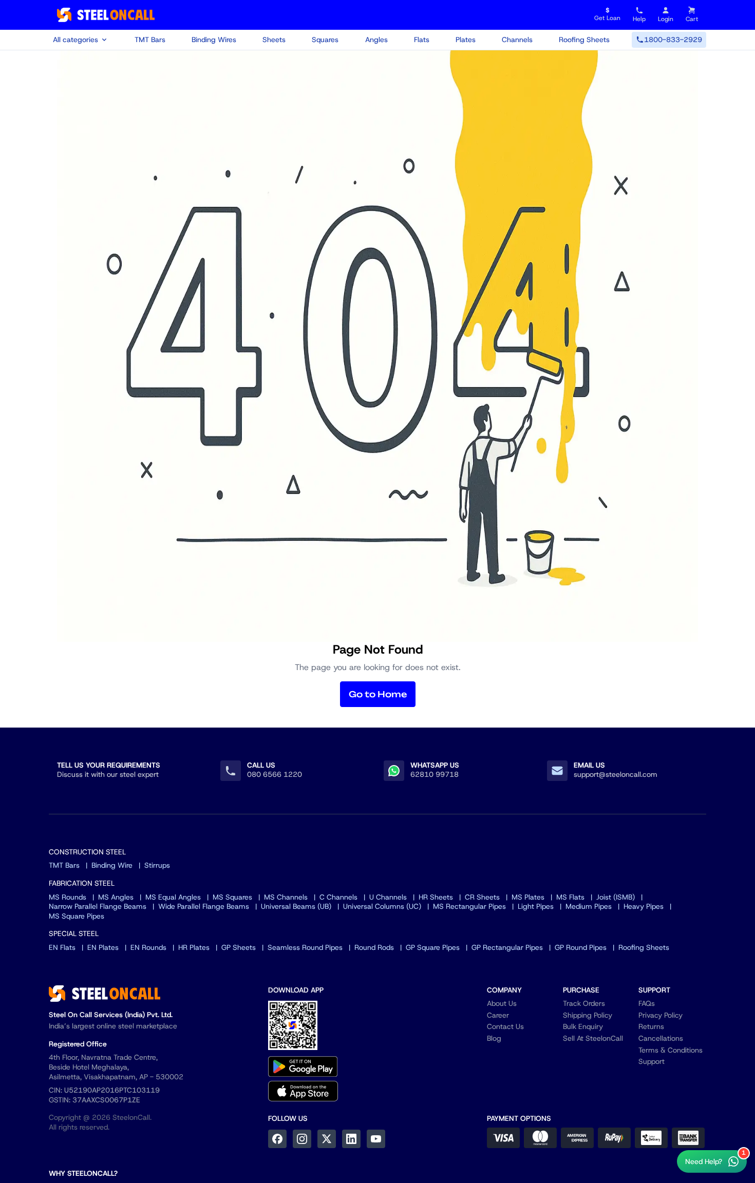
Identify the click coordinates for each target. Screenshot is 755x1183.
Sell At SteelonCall (593, 1038)
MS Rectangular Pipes (469, 906)
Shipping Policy (587, 1015)
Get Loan (607, 14)
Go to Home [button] (378, 694)
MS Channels (286, 897)
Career (498, 1015)
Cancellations (660, 1038)
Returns (651, 1026)
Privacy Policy (660, 1015)
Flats (421, 39)
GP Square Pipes (433, 947)
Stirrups (157, 865)
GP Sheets (238, 947)
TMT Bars (150, 39)
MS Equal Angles (173, 897)
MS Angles (116, 897)
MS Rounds (67, 897)
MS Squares (232, 897)
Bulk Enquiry (583, 1026)
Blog (494, 1038)
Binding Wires (214, 39)
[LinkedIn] (351, 1139)
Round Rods (374, 947)
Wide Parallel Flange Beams (203, 906)
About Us (502, 1003)
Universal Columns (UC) (382, 906)
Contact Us (505, 1026)
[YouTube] (376, 1139)
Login (665, 19)
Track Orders (584, 1003)
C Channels (338, 897)
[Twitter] (326, 1139)
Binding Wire (112, 865)
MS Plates (528, 897)
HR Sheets (436, 897)
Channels (517, 39)
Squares (325, 39)
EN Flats (62, 947)
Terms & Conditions (670, 1050)
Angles (376, 39)
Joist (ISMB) (615, 897)
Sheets (274, 39)
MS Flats (570, 897)
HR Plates (194, 947)
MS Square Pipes (76, 916)
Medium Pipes (588, 906)
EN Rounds (148, 947)
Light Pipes (536, 906)
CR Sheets (482, 897)
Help (639, 19)
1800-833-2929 (673, 39)
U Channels (388, 897)
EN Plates (103, 947)
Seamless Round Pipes (305, 947)
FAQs (646, 1003)
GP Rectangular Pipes (507, 947)
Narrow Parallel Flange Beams (97, 906)
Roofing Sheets (584, 39)
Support (651, 1061)
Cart (692, 19)
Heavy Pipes (644, 906)
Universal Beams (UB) (296, 906)
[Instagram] (302, 1139)
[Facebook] (277, 1139)
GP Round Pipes (581, 947)
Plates (466, 39)
